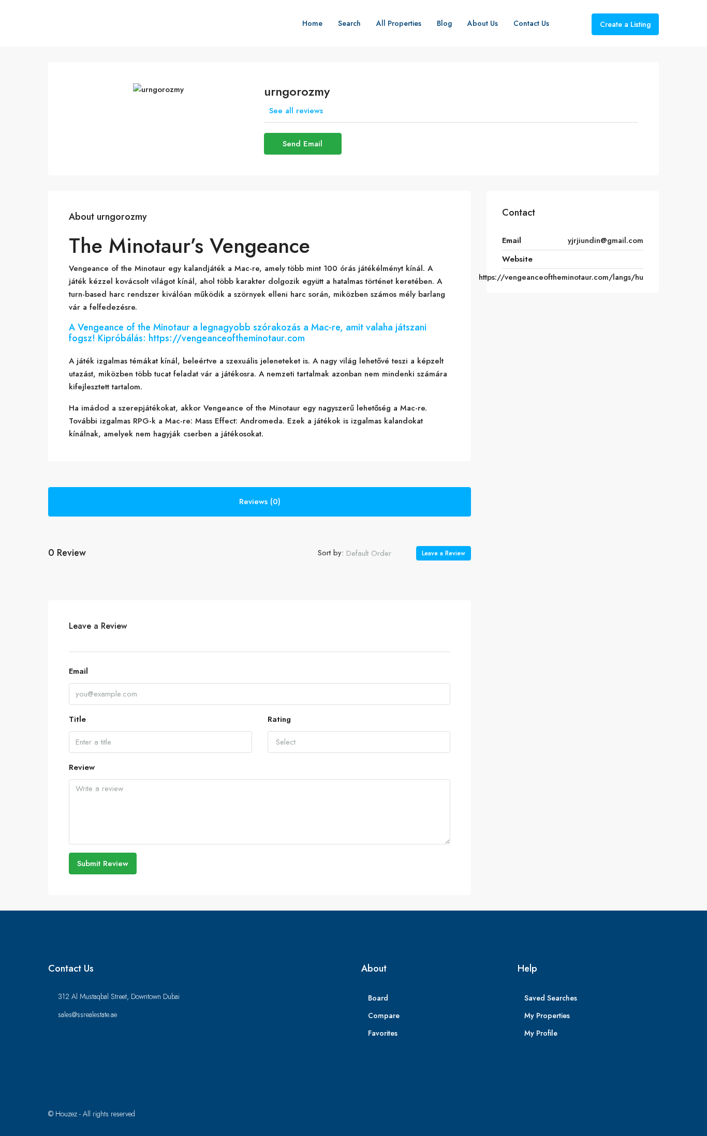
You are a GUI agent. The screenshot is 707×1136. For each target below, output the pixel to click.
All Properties (398, 23)
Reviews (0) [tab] (260, 501)
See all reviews (296, 110)
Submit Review (102, 863)
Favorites (382, 1033)
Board (378, 998)
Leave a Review (443, 553)
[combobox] (377, 553)
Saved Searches (550, 998)
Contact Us (531, 23)
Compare (384, 1015)
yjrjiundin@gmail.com (605, 240)
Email (78, 671)
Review (82, 767)
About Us (482, 23)
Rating (279, 719)
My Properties (547, 1015)
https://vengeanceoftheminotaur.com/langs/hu (561, 277)
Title (77, 719)
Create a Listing (625, 24)
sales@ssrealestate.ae (87, 1014)
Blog (444, 23)
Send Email (302, 143)
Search (349, 23)
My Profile (540, 1033)
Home (312, 23)
